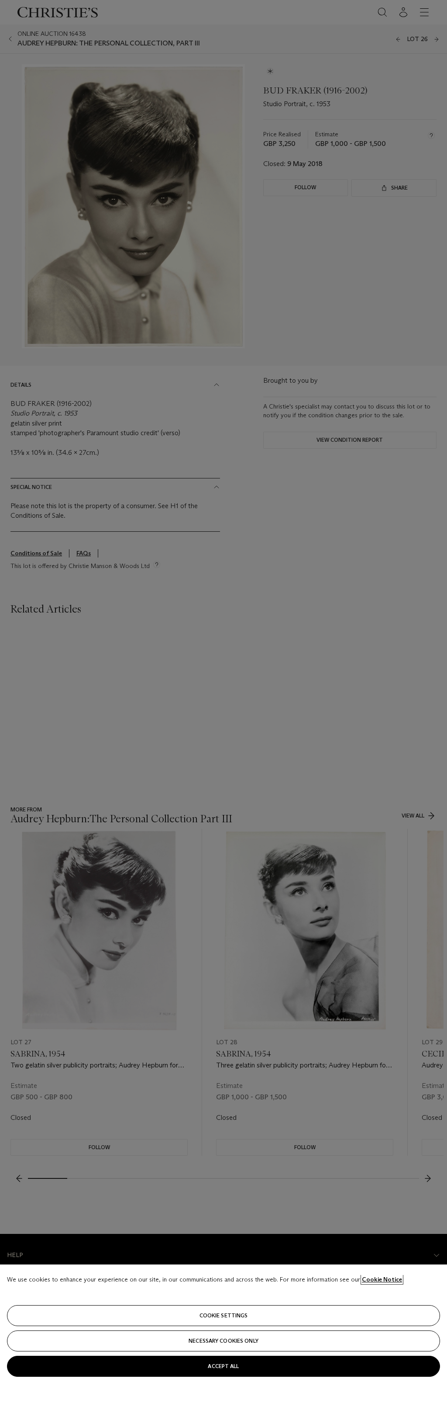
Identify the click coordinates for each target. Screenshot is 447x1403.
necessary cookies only (223, 1340)
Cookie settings (223, 1315)
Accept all (223, 1366)
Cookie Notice (382, 1279)
